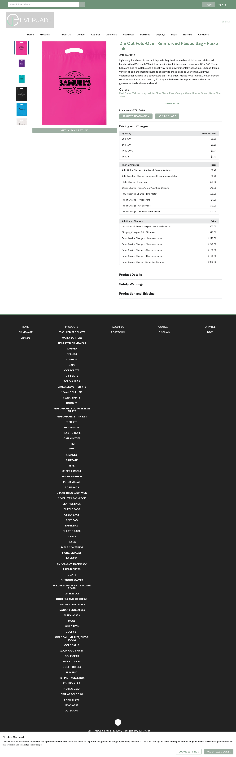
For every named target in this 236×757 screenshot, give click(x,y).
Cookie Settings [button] (189, 751)
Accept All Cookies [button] (219, 751)
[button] (170, 126)
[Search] (82, 4)
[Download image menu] (112, 44)
